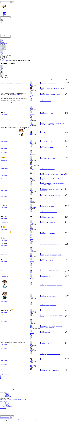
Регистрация (2, 42)
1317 (31, 185)
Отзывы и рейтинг (8, 390)
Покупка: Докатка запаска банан (46, 107)
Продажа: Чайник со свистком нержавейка (48, 233)
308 (30, 96)
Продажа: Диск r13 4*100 (45, 200)
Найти (2, 19)
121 (1, 54)
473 (30, 312)
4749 (31, 120)
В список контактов (26, 60)
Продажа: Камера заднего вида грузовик (48, 296)
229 (30, 350)
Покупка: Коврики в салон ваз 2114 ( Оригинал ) (49, 370)
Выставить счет (8, 396)
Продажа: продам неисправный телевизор (48, 305)
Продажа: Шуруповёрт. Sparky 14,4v (47, 147)
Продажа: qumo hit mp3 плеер (45, 101)
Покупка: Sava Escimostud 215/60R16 (47, 217)
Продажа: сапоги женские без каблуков (47, 158)
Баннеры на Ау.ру (8, 393)
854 (30, 160)
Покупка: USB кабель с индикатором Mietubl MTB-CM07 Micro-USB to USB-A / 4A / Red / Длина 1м (52, 124)
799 (30, 262)
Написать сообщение (4, 60)
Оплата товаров (3, 408)
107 (30, 306)
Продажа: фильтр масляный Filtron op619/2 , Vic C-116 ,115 (51, 285)
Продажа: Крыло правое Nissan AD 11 (47, 169)
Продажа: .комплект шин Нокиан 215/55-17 (48, 212)
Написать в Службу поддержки (6, 417)
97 (30, 149)
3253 (31, 125)
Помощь (2, 384)
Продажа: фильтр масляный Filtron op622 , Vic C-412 (50, 195)
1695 (31, 267)
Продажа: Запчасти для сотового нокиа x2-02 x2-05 (50, 163)
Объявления (7, 394)
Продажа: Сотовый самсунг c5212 (46, 260)
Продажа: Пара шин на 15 (45, 310)
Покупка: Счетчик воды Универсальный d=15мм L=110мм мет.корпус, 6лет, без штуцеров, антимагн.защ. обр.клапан (51, 255)
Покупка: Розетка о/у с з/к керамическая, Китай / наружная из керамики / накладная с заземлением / (51, 327)
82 (30, 334)
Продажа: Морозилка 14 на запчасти (47, 113)
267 (30, 355)
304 (30, 143)
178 (30, 229)
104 (30, 208)
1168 (31, 90)
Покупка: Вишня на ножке (45, 276)
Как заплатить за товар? (9, 389)
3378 (31, 272)
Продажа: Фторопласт (44, 132)
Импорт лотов (7, 388)
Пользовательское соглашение (6, 413)
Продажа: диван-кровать (45, 343)
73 (30, 202)
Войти (1, 40)
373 (30, 115)
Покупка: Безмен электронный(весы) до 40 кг (48, 206)
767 (33, 165)
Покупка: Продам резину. (45, 332)
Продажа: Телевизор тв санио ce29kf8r (47, 348)
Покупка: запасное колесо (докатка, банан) (48, 83)
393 (30, 85)
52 (30, 170)
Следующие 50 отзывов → (5, 374)
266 (30, 286)
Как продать (7, 386)
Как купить (7, 385)
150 (30, 102)
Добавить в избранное (12, 60)
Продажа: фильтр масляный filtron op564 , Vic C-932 (50, 249)
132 (30, 191)
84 (30, 345)
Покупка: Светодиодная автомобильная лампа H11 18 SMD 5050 (52, 174)
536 (30, 366)
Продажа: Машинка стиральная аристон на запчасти (50, 94)
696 (30, 256)
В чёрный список (20, 60)
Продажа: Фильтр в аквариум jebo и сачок (48, 238)
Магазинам (7, 395)
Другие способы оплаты (7, 406)
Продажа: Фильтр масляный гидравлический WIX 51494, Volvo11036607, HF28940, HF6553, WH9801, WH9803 (51, 244)
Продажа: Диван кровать (45, 321)
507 (30, 213)
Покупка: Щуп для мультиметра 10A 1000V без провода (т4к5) (52, 118)
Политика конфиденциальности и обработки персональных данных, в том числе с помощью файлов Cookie (20, 414)
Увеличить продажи (8, 387)
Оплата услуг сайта (4, 401)
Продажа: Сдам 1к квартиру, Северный (47, 141)
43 (30, 278)
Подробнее (13, 83)
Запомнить (4, 38)
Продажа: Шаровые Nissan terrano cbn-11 (47, 152)
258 (30, 109)
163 (30, 218)
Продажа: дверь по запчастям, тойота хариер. (48, 359)
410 (30, 224)
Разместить (2, 34)
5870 (35, 328)
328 (30, 361)
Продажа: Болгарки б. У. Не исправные (47, 222)
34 (30, 154)
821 (30, 134)
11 (30, 323)
